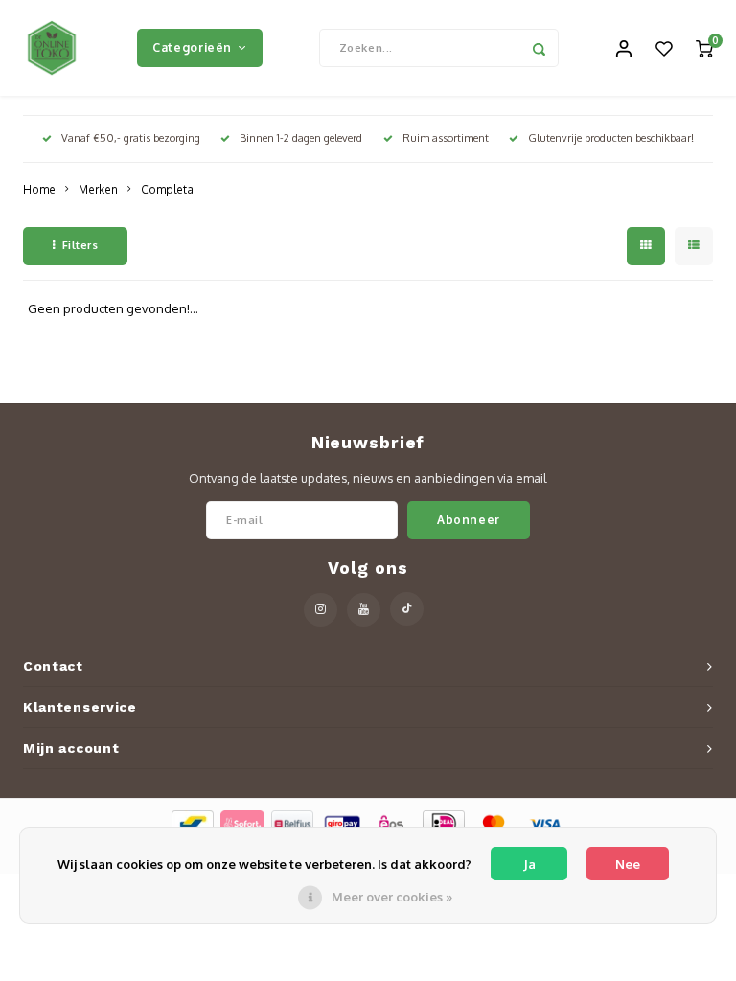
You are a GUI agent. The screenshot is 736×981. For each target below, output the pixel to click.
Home (39, 189)
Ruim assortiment (445, 138)
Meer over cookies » (392, 896)
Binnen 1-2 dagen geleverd (301, 138)
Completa (167, 189)
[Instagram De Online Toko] (320, 610)
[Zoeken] (539, 48)
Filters (80, 245)
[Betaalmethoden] (191, 823)
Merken (98, 189)
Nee (627, 864)
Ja (529, 864)
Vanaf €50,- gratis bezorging (130, 138)
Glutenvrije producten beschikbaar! (611, 138)
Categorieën (192, 47)
